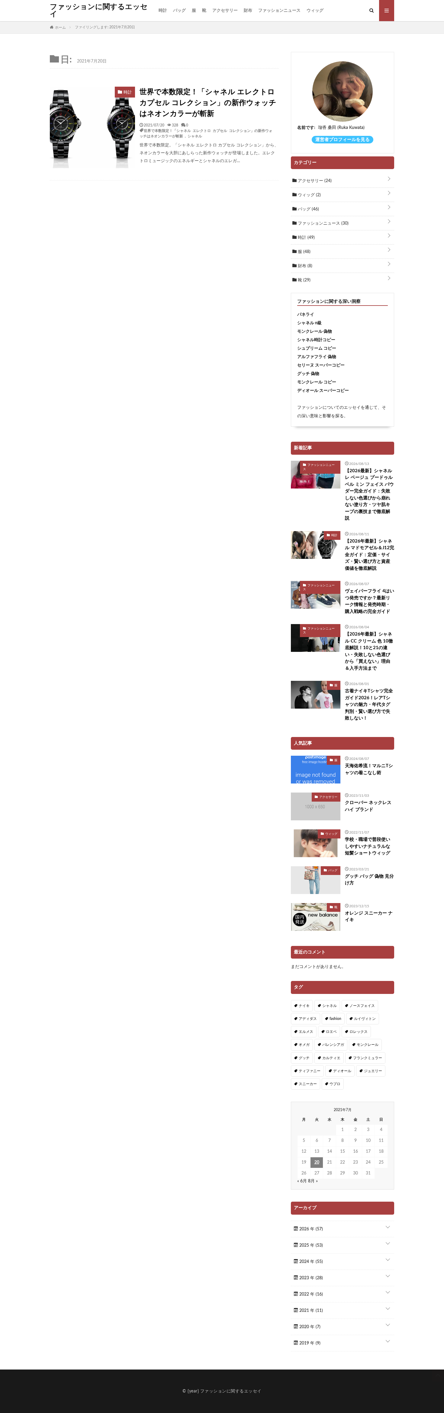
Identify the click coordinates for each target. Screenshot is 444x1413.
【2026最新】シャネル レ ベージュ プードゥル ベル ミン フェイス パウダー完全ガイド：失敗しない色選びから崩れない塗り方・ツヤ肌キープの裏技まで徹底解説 (369, 495)
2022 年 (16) (310, 1294)
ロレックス (358, 1031)
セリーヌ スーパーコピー (321, 365)
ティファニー (309, 1071)
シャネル (195, 136)
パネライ (305, 314)
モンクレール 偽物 (314, 331)
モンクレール (367, 1044)
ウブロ (335, 1084)
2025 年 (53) (310, 1245)
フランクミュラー (367, 1058)
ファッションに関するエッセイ (99, 10)
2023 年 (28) (310, 1278)
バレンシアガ (333, 1044)
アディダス (308, 1018)
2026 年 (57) (310, 1229)
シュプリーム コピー (316, 348)
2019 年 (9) (309, 1343)
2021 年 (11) (310, 1311)
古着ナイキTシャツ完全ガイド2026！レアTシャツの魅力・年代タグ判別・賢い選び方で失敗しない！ (369, 704)
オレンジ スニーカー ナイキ (369, 916)
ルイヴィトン (365, 1018)
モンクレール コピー (316, 382)
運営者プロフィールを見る (342, 139)
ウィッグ (315, 10)
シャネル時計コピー (316, 340)
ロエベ (331, 1031)
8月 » (313, 1181)
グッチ (304, 1058)
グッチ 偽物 (308, 374)
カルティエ (331, 1058)
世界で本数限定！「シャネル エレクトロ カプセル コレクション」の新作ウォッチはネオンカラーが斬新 (208, 102)
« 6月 (302, 1181)
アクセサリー (225, 10)
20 (316, 1162)
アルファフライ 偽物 (316, 357)
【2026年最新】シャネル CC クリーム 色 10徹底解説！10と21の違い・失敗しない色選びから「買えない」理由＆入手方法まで (369, 651)
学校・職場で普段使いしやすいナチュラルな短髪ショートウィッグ (367, 846)
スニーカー (308, 1084)
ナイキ (304, 1006)
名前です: (306, 128)
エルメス (306, 1031)
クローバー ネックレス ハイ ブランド (368, 806)
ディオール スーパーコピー (323, 391)
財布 (248, 10)
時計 (163, 10)
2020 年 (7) (309, 1327)
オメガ (304, 1044)
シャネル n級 (309, 323)
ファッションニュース (279, 10)
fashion (335, 1018)
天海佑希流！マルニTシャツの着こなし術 (369, 769)
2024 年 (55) (310, 1262)
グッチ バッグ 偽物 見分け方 (369, 880)
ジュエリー (373, 1071)
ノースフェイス (362, 1006)
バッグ (179, 10)
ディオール (342, 1071)
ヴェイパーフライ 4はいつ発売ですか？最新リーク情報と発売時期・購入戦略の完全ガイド (369, 601)
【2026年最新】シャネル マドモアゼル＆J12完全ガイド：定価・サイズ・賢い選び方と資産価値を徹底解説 (369, 555)
